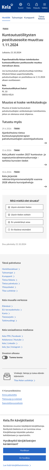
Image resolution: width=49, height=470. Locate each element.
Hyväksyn (24, 450)
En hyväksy (24, 458)
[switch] (5, 357)
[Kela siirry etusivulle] (7, 6)
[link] (6, 18)
